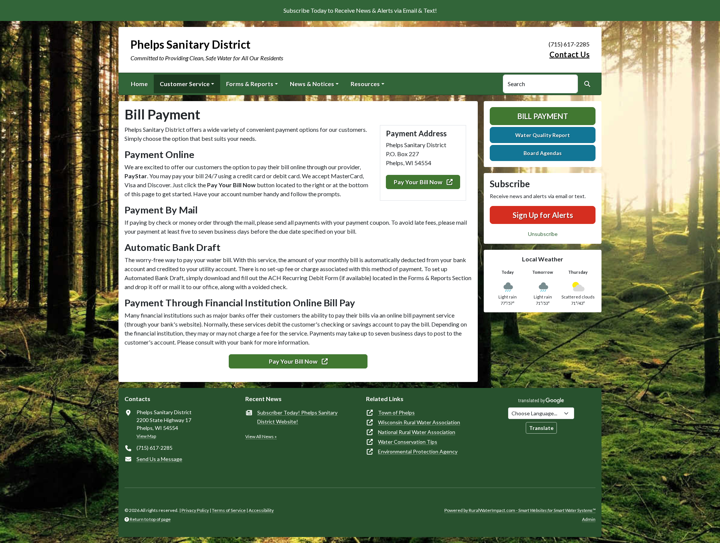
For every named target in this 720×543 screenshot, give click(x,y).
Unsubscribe (543, 234)
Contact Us (569, 54)
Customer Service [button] (185, 83)
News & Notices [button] (312, 83)
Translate (541, 428)
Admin (589, 519)
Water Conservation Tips (407, 442)
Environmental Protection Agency (418, 451)
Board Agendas (543, 153)
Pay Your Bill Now (419, 181)
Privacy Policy (195, 510)
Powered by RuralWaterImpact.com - (520, 510)
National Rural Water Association (416, 432)
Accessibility (261, 510)
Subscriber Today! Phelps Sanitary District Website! (297, 417)
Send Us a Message (159, 459)
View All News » (261, 436)
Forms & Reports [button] (249, 83)
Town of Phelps (396, 412)
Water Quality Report (542, 135)
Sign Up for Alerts (543, 214)
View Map (146, 436)
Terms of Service (229, 510)
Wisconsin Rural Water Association (419, 422)
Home (139, 83)
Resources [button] (365, 83)
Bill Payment (543, 116)
